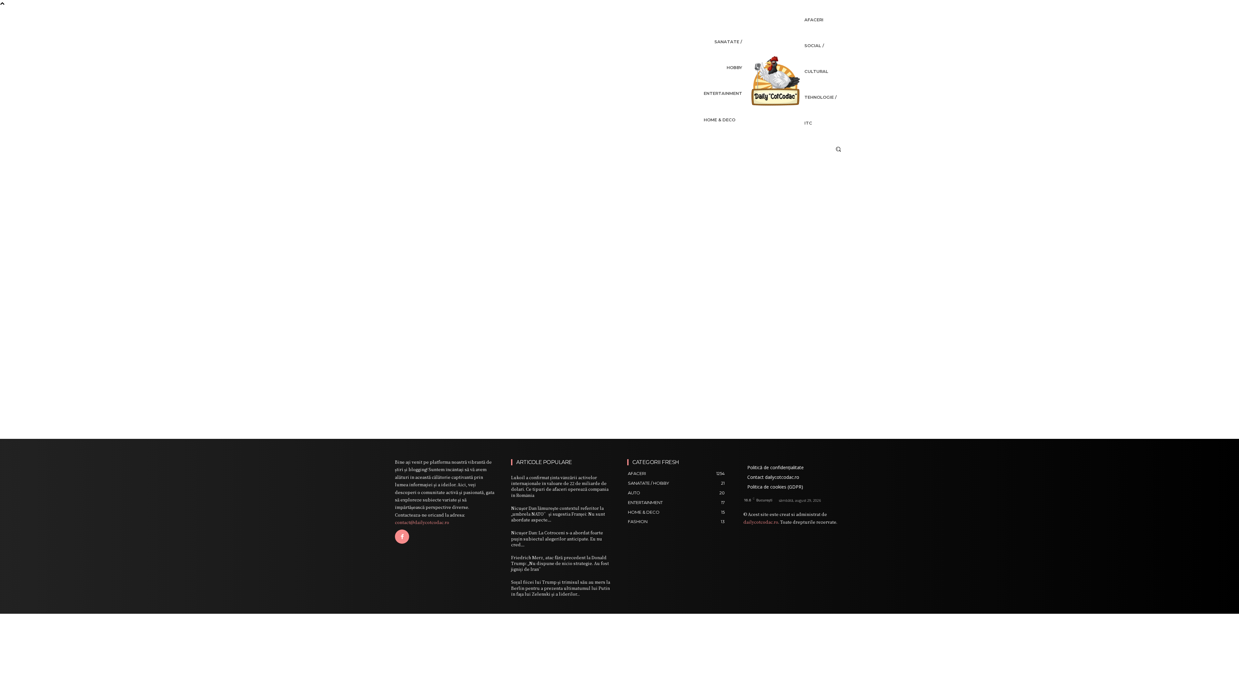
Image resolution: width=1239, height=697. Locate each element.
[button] (838, 149)
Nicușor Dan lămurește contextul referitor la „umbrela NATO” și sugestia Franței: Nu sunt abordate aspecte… (558, 514)
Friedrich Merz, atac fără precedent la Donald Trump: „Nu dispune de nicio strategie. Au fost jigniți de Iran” (560, 563)
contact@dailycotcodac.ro (422, 522)
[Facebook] (402, 537)
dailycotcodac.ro (760, 522)
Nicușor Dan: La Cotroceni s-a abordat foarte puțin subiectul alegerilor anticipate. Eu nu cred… (557, 538)
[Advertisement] (619, 203)
